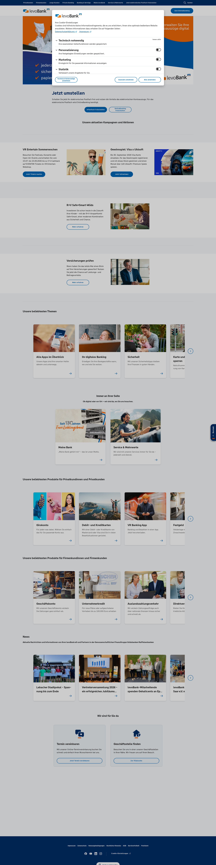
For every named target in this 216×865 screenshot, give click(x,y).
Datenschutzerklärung (65, 31)
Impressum (84, 31)
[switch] (158, 49)
